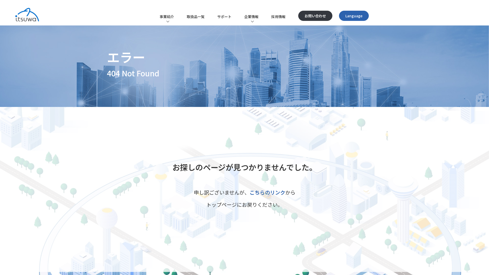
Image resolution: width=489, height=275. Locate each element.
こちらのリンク (267, 192)
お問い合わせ (315, 15)
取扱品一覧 (196, 16)
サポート (224, 16)
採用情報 (278, 16)
